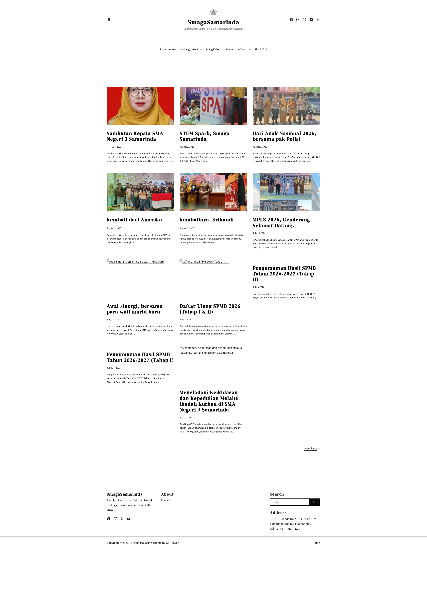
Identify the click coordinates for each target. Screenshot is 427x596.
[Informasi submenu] (250, 49)
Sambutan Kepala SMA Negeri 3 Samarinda (135, 136)
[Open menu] (109, 20)
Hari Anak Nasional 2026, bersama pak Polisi (284, 136)
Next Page (312, 448)
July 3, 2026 (258, 287)
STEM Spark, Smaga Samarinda (205, 136)
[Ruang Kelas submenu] (221, 49)
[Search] (314, 502)
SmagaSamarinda (213, 22)
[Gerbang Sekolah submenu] (201, 49)
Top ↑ (316, 543)
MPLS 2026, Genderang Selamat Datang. (281, 222)
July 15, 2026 (259, 233)
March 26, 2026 (114, 147)
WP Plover (172, 543)
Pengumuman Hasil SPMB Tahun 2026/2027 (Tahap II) (284, 274)
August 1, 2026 (187, 147)
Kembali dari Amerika (134, 220)
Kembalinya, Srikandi (207, 220)
